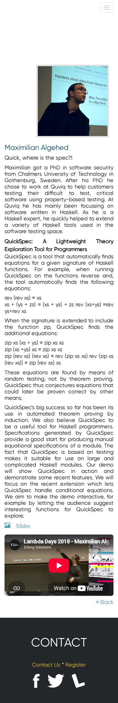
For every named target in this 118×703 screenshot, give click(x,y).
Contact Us (46, 664)
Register (75, 664)
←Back (104, 602)
